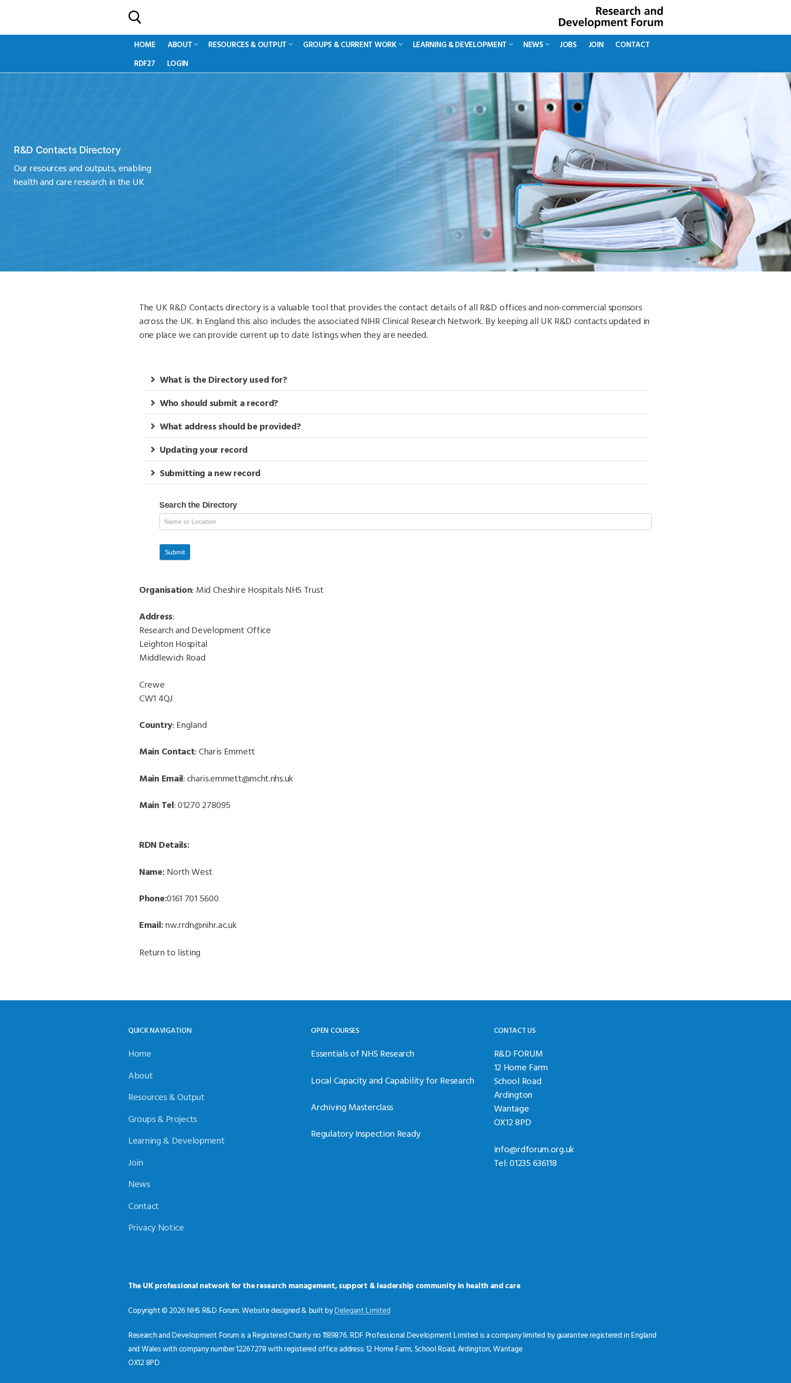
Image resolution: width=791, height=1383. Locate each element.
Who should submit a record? (219, 402)
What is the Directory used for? (223, 379)
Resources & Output (166, 1096)
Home (140, 1053)
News (139, 1183)
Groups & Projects (162, 1118)
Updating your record (204, 449)
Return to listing (169, 952)
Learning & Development (176, 1140)
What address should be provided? (230, 426)
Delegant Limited (362, 1310)
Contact (143, 1205)
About (140, 1075)
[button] (395, 379)
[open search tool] (135, 17)
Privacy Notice (156, 1227)
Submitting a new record (210, 472)
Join (135, 1162)
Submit (175, 552)
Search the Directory (198, 505)
